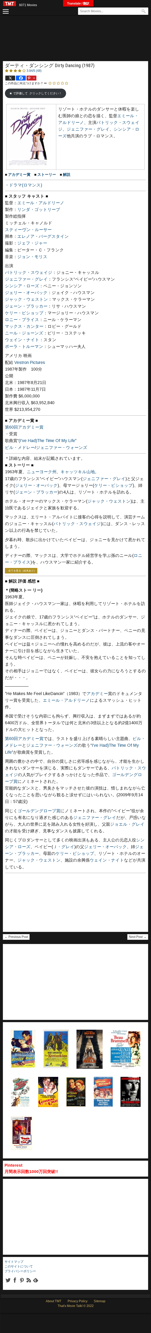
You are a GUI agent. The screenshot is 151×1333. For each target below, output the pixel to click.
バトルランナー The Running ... (130, 1087)
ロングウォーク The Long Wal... (88, 1039)
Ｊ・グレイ (63, 846)
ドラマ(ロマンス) (25, 185)
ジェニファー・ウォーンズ (61, 447)
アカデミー (97, 693)
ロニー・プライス (22, 319)
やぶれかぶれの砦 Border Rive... (22, 1039)
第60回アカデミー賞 (24, 427)
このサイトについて (19, 1266)
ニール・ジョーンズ (24, 333)
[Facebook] (21, 78)
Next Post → (137, 937)
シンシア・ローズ (22, 286)
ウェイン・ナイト (22, 339)
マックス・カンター (24, 326)
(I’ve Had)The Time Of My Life (47, 440)
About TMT (53, 1301)
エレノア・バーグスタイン (43, 236)
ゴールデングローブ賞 (39, 810)
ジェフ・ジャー (32, 243)
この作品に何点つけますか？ (24, 83)
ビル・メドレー (20, 447)
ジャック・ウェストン (26, 299)
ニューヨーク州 (41, 471)
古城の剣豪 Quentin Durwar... (103, 1087)
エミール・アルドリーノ (40, 202)
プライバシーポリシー (20, 1271)
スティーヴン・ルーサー (28, 229)
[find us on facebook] (14, 1283)
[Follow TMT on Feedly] (35, 1283)
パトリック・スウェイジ (28, 272)
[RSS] (21, 1283)
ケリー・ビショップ (24, 313)
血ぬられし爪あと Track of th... (21, 1126)
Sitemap (99, 1301)
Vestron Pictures (29, 362)
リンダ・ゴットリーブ (38, 209)
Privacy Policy (77, 1301)
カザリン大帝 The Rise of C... (48, 1087)
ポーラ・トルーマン (24, 346)
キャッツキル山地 (78, 471)
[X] (10, 78)
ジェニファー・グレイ (88, 129)
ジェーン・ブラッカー (26, 306)
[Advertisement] (75, 40)
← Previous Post (16, 937)
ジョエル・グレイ (127, 824)
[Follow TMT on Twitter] (8, 1283)
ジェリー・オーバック (26, 292)
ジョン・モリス (32, 256)
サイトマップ (14, 1261)
